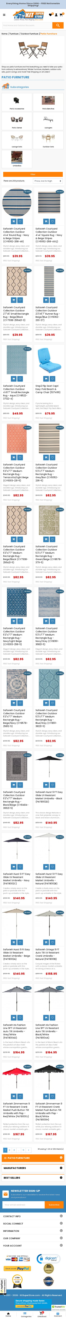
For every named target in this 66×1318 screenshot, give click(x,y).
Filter (33, 174)
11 (23, 1150)
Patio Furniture (17, 1158)
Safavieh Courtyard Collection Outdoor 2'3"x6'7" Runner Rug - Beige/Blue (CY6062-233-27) (48, 314)
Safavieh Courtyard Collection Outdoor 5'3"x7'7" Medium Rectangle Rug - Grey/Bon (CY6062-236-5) (47, 472)
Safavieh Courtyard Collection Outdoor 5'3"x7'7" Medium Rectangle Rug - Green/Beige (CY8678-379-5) (49, 554)
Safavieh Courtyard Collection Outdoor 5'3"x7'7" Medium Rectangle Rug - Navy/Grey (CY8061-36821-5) (47, 636)
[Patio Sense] (17, 119)
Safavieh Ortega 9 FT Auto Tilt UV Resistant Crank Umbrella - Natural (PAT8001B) (47, 954)
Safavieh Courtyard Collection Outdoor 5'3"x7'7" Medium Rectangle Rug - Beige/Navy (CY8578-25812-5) (15, 718)
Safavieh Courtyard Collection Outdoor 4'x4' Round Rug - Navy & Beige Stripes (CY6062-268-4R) (16, 235)
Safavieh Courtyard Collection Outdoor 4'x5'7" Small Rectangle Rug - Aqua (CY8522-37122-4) (16, 392)
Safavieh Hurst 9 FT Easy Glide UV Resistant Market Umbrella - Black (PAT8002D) (49, 797)
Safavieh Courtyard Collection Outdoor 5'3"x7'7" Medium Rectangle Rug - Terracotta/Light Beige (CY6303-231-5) (16, 472)
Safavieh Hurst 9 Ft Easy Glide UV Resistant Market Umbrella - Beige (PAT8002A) (16, 954)
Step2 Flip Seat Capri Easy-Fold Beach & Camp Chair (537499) (48, 389)
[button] (3, 1287)
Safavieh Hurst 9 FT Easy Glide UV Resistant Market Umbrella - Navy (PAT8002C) (16, 878)
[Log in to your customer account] (56, 14)
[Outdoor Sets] (48, 138)
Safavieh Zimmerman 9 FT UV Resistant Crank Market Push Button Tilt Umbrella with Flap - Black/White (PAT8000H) (49, 1111)
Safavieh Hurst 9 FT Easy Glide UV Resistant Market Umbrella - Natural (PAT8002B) (49, 878)
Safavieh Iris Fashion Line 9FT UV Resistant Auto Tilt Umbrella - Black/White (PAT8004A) (47, 1031)
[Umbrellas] (17, 157)
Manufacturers (15, 1168)
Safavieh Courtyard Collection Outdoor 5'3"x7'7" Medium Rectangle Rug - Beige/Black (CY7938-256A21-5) (15, 554)
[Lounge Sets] (17, 138)
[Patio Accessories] (17, 100)
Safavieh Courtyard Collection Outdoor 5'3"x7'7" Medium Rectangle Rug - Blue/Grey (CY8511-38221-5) (46, 718)
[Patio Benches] (48, 100)
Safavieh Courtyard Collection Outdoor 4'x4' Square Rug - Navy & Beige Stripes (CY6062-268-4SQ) (49, 235)
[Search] (58, 25)
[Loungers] (48, 119)
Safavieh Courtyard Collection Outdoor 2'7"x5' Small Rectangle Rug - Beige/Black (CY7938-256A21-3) (16, 314)
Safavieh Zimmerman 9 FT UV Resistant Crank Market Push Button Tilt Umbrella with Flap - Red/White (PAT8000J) (16, 1110)
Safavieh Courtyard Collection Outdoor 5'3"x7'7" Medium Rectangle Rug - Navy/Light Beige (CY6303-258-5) (14, 636)
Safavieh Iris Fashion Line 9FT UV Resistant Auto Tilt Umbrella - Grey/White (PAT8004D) (15, 1031)
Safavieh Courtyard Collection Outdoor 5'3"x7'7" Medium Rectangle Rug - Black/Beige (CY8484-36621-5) (16, 800)
